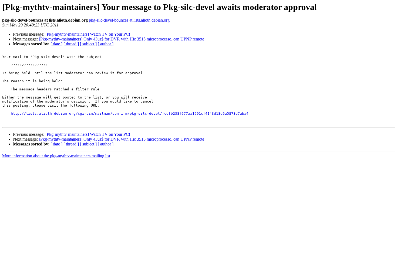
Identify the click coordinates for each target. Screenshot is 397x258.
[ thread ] (71, 44)
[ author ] (105, 44)
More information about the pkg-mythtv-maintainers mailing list (56, 156)
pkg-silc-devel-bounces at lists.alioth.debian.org (129, 20)
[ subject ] (88, 44)
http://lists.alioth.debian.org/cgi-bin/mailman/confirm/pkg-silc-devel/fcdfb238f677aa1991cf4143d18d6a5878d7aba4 (129, 113)
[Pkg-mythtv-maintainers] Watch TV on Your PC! (87, 34)
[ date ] (56, 44)
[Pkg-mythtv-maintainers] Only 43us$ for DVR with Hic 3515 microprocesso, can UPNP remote (121, 39)
